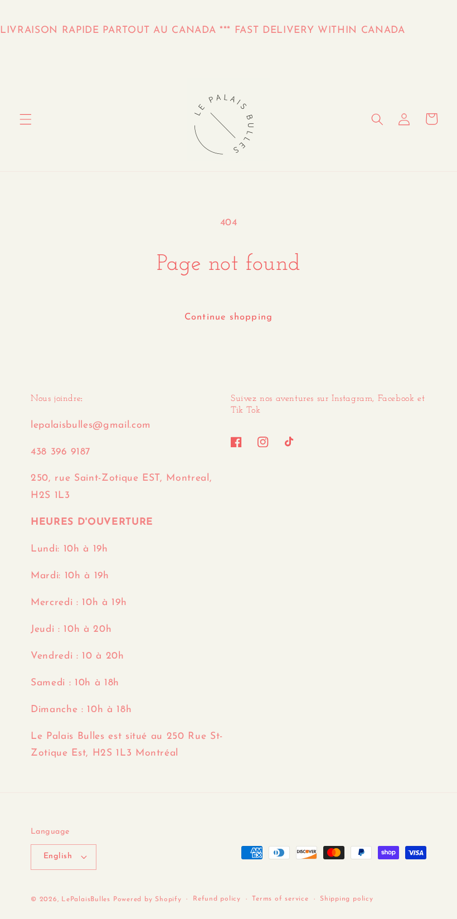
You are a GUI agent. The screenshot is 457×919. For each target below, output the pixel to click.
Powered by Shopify (147, 899)
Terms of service (280, 899)
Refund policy (217, 899)
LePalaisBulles (85, 899)
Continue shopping (228, 317)
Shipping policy (346, 899)
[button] (25, 118)
